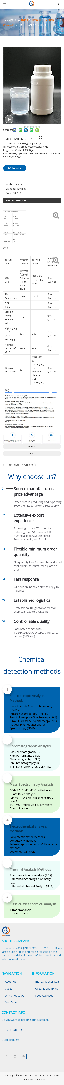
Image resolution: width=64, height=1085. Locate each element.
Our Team (11, 1002)
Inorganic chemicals (47, 981)
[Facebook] (6, 1056)
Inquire (16, 168)
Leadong (24, 1079)
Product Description (16, 200)
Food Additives (44, 995)
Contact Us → (17, 1030)
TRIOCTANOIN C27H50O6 (19, 465)
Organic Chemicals (46, 988)
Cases (8, 988)
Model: (9, 184)
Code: (9, 193)
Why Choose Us (14, 995)
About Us (10, 981)
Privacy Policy (37, 1079)
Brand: (9, 188)
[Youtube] (15, 1056)
